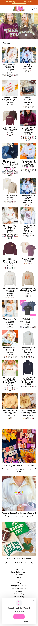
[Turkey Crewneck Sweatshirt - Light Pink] (14, 202)
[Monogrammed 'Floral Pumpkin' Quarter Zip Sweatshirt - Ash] (22, 357)
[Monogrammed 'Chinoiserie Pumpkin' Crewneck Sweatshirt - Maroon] (7, 173)
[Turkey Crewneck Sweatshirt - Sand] (7, 202)
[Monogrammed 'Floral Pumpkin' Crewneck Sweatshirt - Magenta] (30, 138)
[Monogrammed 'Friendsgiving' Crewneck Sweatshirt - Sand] (26, 205)
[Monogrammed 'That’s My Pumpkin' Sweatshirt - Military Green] (26, 170)
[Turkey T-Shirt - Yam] (24, 263)
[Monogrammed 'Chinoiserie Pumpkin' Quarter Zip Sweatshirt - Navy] (21, 386)
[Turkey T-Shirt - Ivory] (31, 263)
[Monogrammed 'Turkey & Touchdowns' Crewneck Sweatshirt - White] (33, 236)
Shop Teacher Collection (19, 517)
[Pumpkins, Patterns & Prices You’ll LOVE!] (19, 446)
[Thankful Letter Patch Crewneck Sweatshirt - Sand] (10, 135)
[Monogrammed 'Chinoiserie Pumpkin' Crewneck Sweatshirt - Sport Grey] (12, 171)
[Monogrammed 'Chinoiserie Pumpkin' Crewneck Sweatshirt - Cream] (5, 171)
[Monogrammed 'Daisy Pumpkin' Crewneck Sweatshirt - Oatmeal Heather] (9, 357)
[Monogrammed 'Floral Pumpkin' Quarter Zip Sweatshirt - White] (34, 357)
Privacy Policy (19, 597)
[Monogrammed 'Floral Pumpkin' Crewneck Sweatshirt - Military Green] (28, 138)
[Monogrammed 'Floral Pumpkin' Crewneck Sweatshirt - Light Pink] (26, 136)
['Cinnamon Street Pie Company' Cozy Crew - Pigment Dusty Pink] (26, 418)
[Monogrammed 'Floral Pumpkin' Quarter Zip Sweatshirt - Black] (24, 357)
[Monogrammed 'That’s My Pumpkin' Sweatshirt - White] (27, 171)
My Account (19, 569)
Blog (19, 583)
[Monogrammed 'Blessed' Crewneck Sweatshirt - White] (28, 296)
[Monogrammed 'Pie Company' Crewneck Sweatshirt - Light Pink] (13, 297)
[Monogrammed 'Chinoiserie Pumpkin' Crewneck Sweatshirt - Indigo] (3, 171)
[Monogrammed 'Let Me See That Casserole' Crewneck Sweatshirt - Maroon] (14, 75)
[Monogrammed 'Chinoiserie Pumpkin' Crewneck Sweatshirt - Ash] (14, 171)
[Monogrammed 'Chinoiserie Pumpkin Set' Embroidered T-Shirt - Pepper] (12, 388)
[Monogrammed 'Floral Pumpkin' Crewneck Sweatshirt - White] (29, 140)
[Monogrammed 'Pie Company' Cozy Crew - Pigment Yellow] (9, 418)
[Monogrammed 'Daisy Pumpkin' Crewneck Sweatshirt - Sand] (4, 357)
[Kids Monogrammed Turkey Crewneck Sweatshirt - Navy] (7, 268)
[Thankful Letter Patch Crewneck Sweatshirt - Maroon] (7, 135)
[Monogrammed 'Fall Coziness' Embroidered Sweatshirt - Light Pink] (3, 234)
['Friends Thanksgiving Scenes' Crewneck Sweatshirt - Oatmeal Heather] (33, 107)
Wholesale (19, 575)
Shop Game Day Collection (19, 562)
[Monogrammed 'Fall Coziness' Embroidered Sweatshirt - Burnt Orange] (17, 236)
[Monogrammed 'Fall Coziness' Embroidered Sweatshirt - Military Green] (7, 236)
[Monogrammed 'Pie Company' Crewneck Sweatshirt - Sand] (9, 297)
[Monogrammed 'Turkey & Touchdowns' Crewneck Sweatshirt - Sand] (30, 236)
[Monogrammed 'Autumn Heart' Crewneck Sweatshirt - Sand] (10, 327)
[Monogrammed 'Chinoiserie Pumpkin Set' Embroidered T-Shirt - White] (5, 388)
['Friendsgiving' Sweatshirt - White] (26, 71)
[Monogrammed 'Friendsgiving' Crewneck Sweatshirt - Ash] (30, 205)
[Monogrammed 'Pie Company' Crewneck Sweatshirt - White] (6, 297)
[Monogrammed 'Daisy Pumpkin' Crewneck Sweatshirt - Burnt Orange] (6, 357)
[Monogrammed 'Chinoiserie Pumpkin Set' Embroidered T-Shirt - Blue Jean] (5, 390)
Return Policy (19, 594)
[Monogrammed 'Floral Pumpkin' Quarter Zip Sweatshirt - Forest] (27, 357)
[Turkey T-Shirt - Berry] (29, 263)
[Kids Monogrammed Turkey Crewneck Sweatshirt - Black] (10, 268)
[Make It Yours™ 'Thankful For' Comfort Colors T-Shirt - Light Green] (28, 327)
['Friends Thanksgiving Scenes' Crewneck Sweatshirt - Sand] (26, 107)
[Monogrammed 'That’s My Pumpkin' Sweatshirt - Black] (35, 170)
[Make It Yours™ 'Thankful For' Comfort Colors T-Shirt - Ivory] (30, 327)
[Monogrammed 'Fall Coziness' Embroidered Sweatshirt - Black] (5, 234)
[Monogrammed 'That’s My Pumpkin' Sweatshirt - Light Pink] (30, 170)
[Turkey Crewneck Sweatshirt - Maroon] (12, 202)
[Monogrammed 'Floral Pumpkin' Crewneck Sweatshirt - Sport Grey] (21, 138)
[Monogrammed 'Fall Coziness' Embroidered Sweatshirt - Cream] (7, 234)
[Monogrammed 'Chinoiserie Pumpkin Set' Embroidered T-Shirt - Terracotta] (10, 390)
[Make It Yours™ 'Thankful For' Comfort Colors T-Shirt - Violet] (21, 327)
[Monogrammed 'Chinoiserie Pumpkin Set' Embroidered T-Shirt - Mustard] (7, 390)
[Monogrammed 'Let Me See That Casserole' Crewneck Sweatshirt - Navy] (10, 77)
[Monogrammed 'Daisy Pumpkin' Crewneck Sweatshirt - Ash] (16, 357)
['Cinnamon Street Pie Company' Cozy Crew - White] (30, 418)
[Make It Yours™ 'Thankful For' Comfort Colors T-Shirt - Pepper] (23, 327)
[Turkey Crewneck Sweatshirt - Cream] (5, 202)
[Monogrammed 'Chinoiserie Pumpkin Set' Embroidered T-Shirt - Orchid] (10, 388)
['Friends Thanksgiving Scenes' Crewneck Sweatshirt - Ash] (28, 107)
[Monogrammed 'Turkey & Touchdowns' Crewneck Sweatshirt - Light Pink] (26, 236)
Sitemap (19, 591)
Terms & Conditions (19, 588)
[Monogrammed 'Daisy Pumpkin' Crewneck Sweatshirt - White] (13, 357)
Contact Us (19, 580)
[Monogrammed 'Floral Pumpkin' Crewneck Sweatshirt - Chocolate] (23, 138)
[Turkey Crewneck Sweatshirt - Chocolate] (10, 202)
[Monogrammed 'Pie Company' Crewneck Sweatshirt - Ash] (11, 297)
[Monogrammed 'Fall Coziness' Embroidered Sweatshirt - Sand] (12, 234)
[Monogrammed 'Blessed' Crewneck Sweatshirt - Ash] (30, 296)
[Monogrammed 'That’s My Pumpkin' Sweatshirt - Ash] (21, 170)
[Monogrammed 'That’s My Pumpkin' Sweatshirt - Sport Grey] (33, 170)
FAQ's (19, 577)
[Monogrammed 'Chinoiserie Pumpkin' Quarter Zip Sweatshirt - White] (28, 386)
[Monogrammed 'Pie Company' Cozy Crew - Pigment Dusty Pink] (11, 418)
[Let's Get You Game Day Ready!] (19, 539)
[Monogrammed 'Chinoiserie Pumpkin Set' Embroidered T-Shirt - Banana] (3, 388)
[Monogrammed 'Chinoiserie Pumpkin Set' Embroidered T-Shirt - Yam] (12, 390)
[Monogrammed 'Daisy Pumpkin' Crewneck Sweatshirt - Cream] (11, 357)
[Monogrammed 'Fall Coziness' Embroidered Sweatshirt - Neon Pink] (5, 236)
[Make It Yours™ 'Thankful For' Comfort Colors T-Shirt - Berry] (33, 327)
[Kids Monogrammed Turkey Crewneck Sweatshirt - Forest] (12, 268)
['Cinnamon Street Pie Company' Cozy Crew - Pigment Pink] (33, 418)
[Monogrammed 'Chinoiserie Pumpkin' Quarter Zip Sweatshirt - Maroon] (33, 386)
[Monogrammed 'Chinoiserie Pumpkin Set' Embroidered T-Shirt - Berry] (14, 390)
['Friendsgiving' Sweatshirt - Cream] (28, 71)
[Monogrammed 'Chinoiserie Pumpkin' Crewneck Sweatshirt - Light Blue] (7, 171)
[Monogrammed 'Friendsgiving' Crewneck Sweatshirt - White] (28, 205)
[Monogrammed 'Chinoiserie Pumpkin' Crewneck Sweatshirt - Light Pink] (17, 171)
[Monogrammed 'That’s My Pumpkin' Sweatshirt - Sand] (28, 170)
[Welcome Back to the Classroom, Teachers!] (19, 493)
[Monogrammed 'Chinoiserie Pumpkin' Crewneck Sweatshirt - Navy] (17, 173)
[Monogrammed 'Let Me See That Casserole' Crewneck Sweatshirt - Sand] (5, 75)
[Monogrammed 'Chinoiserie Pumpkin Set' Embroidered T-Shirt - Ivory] (14, 388)
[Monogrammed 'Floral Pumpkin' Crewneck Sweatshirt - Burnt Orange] (26, 138)
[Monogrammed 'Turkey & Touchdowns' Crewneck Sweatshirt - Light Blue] (28, 236)
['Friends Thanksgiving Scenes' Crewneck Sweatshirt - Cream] (23, 107)
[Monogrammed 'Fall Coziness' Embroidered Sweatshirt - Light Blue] (3, 236)
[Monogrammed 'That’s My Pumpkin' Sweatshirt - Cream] (23, 170)
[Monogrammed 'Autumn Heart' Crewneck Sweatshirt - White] (7, 327)
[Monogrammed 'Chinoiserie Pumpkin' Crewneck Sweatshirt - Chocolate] (14, 173)
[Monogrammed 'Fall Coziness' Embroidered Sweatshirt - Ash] (10, 234)
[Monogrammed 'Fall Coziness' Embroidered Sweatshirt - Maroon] (10, 236)
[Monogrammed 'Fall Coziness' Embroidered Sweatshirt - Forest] (9, 238)
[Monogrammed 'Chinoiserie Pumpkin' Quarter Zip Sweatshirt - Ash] (23, 386)
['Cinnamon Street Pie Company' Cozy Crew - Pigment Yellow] (23, 418)
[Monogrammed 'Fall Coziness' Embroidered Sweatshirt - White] (17, 234)
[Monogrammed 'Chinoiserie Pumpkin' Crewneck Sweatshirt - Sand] (3, 173)
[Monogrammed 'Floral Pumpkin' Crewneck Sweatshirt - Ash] (33, 138)
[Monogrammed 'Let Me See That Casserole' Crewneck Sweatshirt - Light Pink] (12, 75)
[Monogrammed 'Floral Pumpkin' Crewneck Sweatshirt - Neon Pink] (33, 136)
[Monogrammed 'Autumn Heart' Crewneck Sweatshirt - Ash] (12, 327)
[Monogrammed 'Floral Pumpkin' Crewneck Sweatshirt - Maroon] (21, 136)
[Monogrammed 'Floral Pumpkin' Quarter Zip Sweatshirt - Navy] (31, 357)
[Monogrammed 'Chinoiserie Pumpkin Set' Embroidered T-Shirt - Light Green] (17, 388)
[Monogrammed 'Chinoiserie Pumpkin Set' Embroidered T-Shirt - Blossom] (7, 388)
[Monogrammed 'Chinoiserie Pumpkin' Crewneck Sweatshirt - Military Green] (10, 171)
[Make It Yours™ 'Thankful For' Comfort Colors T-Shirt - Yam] (35, 327)
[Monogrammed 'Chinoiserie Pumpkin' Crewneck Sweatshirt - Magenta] (12, 173)
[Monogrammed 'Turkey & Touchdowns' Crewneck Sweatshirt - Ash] (23, 236)
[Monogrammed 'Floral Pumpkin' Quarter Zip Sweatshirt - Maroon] (29, 357)
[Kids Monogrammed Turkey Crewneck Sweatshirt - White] (14, 268)
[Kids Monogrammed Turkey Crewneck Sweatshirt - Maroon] (5, 268)
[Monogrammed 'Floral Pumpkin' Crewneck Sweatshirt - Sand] (23, 136)
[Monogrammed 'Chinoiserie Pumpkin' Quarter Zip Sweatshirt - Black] (26, 386)
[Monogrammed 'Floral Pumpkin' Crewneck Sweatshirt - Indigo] (27, 140)
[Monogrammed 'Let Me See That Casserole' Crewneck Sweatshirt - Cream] (3, 75)
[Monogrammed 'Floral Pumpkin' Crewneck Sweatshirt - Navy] (35, 138)
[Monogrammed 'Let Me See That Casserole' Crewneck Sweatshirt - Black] (7, 75)
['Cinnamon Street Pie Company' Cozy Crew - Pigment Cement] (28, 418)
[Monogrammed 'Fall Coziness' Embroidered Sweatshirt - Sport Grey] (14, 234)
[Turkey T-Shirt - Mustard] (27, 263)
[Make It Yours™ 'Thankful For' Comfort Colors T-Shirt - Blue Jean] (26, 327)
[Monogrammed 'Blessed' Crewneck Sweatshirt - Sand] (26, 296)
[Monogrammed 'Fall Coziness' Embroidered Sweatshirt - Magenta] (14, 236)
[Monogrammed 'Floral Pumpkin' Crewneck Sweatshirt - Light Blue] (28, 136)
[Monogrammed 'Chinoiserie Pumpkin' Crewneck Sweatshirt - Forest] (9, 175)
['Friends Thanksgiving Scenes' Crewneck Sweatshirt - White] (30, 107)
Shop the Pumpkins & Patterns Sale (19, 470)
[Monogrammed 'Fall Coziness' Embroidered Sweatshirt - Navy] (11, 238)
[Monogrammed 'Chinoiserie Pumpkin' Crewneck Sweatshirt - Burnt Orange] (11, 175)
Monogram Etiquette (19, 586)
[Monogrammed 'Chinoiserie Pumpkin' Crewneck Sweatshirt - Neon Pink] (10, 173)
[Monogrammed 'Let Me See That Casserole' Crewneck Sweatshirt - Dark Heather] (17, 75)
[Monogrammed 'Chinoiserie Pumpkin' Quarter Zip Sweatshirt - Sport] (35, 386)
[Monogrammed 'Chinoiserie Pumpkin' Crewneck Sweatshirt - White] (5, 173)
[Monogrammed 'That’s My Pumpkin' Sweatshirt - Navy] (29, 171)
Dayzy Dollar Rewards (19, 572)
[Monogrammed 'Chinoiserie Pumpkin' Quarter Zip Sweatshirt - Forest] (30, 386)
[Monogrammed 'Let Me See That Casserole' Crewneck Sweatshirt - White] (10, 75)
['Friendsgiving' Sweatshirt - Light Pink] (30, 71)
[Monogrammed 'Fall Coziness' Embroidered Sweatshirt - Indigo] (12, 236)
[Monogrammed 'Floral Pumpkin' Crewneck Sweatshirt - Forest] (35, 136)
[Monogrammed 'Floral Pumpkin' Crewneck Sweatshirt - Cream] (30, 136)
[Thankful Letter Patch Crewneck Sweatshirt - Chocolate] (12, 135)
